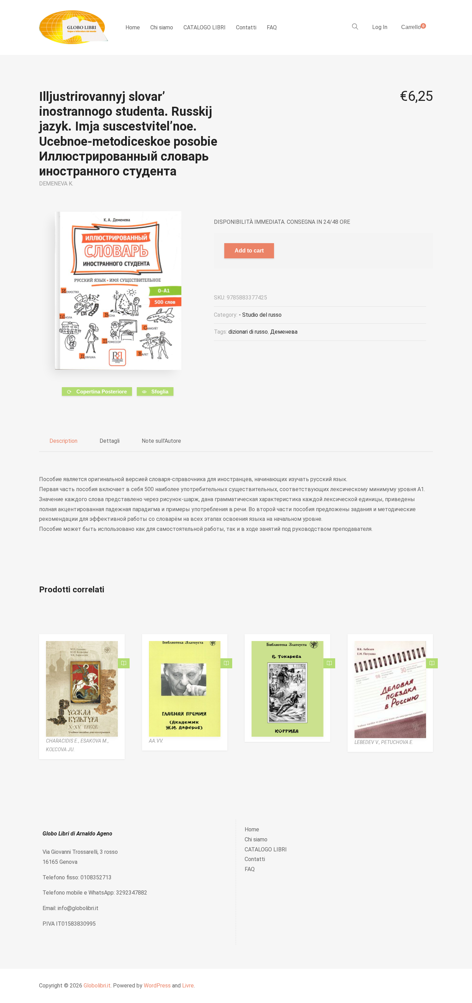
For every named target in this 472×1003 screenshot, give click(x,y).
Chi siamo (161, 27)
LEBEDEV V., (368, 742)
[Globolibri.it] (73, 27)
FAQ (272, 27)
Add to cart (249, 251)
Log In (379, 27)
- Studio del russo (260, 315)
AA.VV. (156, 741)
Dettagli (110, 441)
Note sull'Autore (161, 441)
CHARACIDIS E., (63, 741)
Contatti (246, 27)
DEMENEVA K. (56, 183)
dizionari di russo (248, 331)
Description (63, 441)
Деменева (284, 331)
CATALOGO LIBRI (204, 27)
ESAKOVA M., (95, 741)
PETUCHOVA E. (397, 742)
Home (132, 27)
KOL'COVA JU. (60, 749)
